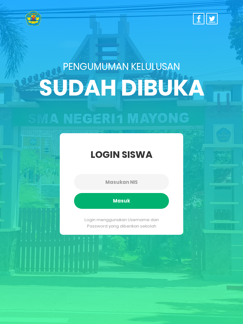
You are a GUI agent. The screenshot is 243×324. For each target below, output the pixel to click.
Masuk (121, 200)
